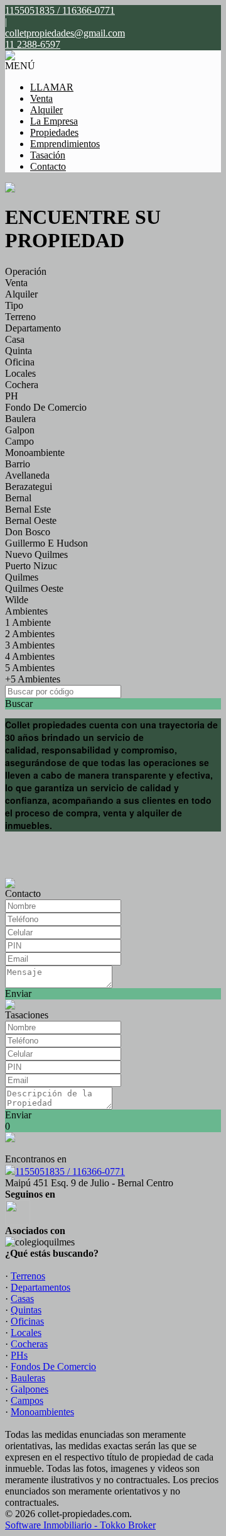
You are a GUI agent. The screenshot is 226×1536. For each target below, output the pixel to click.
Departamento (33, 328)
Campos (27, 1400)
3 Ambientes (30, 645)
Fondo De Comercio (46, 407)
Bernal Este (28, 509)
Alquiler (46, 109)
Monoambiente (35, 452)
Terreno (20, 316)
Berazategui (28, 486)
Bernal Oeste (30, 520)
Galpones (29, 1389)
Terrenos (28, 1276)
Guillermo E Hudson (46, 543)
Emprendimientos (65, 143)
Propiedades (54, 132)
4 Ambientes (30, 656)
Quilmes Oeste (34, 588)
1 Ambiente (28, 622)
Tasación (47, 155)
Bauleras (28, 1377)
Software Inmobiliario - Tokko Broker (80, 1525)
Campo (19, 441)
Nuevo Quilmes (36, 554)
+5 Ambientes (32, 679)
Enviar (18, 993)
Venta (41, 98)
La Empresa (54, 121)
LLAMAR (51, 87)
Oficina (20, 362)
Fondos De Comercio (53, 1366)
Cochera (21, 384)
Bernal (18, 498)
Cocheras (29, 1343)
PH (11, 396)
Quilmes (21, 577)
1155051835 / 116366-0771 (70, 1171)
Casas (22, 1298)
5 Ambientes (30, 667)
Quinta (18, 350)
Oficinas (27, 1321)
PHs (19, 1355)
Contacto (48, 166)
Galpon (20, 430)
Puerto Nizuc (31, 565)
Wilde (16, 599)
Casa (14, 339)
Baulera (20, 418)
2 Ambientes (30, 633)
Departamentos (40, 1287)
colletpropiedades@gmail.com (65, 33)
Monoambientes (42, 1411)
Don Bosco (27, 531)
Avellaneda (27, 475)
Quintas (26, 1310)
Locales (20, 373)
